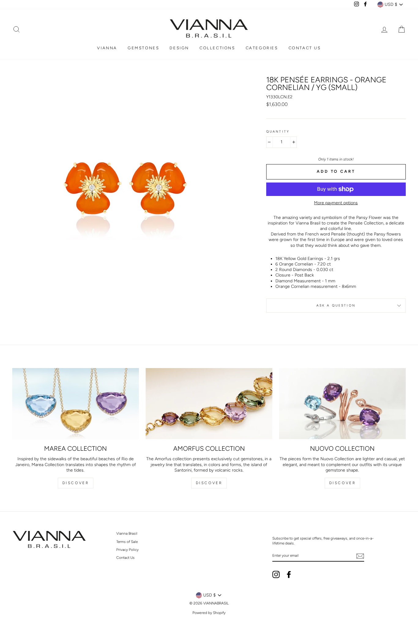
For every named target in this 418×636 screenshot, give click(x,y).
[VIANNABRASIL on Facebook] (289, 574)
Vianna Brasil (126, 533)
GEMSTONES (143, 48)
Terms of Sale (127, 542)
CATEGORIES (262, 48)
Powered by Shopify (209, 613)
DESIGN (179, 48)
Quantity (277, 132)
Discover (75, 483)
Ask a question (336, 305)
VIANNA (107, 48)
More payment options (336, 202)
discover (209, 483)
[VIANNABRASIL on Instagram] (276, 574)
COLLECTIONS (217, 48)
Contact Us (125, 557)
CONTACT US (305, 48)
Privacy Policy (127, 550)
